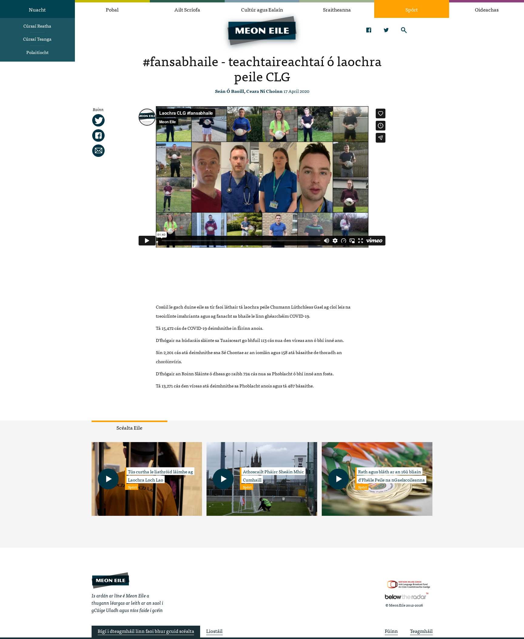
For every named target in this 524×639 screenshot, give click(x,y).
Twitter (386, 30)
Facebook (368, 30)
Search (404, 30)
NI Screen (409, 584)
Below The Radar (407, 596)
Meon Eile (110, 580)
